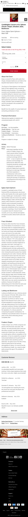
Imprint (7, 510)
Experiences (10, 489)
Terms (12, 510)
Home (1, 440)
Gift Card (10, 478)
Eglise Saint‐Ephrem (7, 421)
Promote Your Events (12, 484)
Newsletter (14, 512)
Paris (3, 423)
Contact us (10, 496)
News (4, 510)
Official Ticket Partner (12, 466)
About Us (10, 464)
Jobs (9, 501)
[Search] (14, 9)
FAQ (9, 498)
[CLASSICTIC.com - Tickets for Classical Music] (4, 2)
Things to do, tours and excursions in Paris (15, 440)
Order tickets (14, 71)
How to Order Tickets (12, 473)
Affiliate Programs (12, 487)
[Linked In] (21, 457)
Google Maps (14, 423)
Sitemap (23, 510)
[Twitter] (18, 457)
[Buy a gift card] (14, 433)
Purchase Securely (12, 475)
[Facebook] (7, 457)
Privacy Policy (17, 510)
